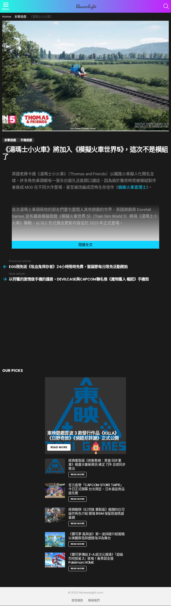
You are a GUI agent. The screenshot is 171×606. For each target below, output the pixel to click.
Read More (77, 474)
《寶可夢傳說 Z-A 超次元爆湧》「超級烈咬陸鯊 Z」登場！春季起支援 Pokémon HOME (95, 558)
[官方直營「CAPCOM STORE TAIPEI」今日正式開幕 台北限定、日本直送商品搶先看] (55, 490)
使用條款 (77, 600)
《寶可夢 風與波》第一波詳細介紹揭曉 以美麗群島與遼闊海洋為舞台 (96, 536)
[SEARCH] (166, 6)
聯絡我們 (94, 600)
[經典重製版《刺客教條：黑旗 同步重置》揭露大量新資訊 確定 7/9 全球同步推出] (55, 466)
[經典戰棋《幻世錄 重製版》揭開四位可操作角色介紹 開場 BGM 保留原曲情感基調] (55, 515)
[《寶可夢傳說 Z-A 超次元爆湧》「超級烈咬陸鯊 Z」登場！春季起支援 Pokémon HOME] (55, 560)
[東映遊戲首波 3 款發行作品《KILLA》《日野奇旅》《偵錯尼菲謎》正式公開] (85, 415)
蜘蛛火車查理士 (132, 187)
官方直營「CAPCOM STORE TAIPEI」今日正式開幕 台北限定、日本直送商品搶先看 (96, 489)
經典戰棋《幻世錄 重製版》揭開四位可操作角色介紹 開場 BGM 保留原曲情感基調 (96, 513)
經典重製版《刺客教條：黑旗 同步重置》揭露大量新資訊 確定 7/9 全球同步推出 (96, 464)
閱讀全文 (85, 245)
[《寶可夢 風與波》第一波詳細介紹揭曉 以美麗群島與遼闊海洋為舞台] (55, 539)
